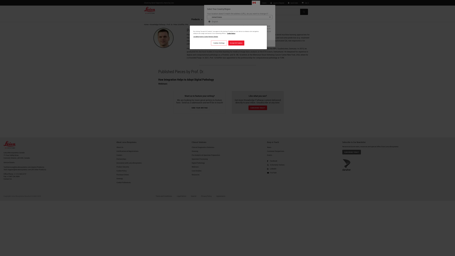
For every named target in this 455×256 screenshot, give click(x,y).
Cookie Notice (231, 33)
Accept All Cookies (236, 43)
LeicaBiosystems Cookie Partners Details (205, 36)
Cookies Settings (219, 43)
